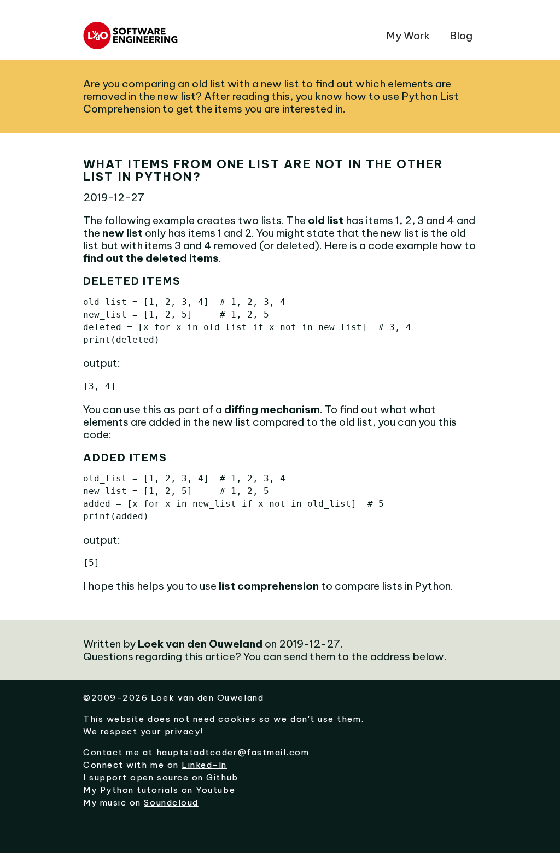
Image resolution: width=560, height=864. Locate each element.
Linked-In (204, 765)
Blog (461, 35)
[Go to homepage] (132, 42)
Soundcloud (171, 802)
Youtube (215, 790)
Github (222, 777)
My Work (408, 35)
